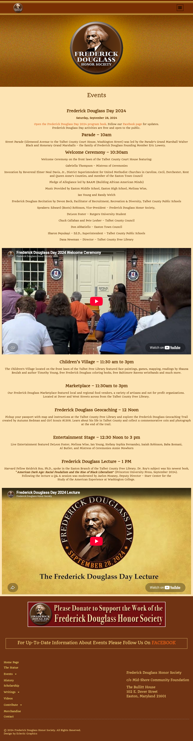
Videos (8, 698)
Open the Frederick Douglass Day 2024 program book (70, 124)
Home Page (11, 662)
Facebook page (132, 124)
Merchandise (12, 711)
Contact (9, 716)
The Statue (11, 667)
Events (8, 673)
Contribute (11, 704)
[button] (180, 7)
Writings (9, 692)
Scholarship (11, 685)
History (9, 680)
